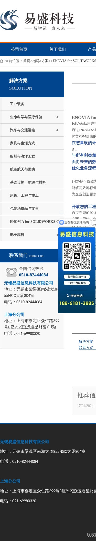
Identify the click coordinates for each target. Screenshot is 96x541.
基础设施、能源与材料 (28, 182)
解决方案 (41, 61)
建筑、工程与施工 (24, 195)
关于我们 (57, 49)
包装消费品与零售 (24, 209)
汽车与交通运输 (22, 130)
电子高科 (17, 235)
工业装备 (17, 104)
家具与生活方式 (22, 143)
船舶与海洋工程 (22, 156)
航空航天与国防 (22, 169)
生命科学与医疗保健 (26, 117)
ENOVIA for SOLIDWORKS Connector (36, 224)
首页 (26, 61)
